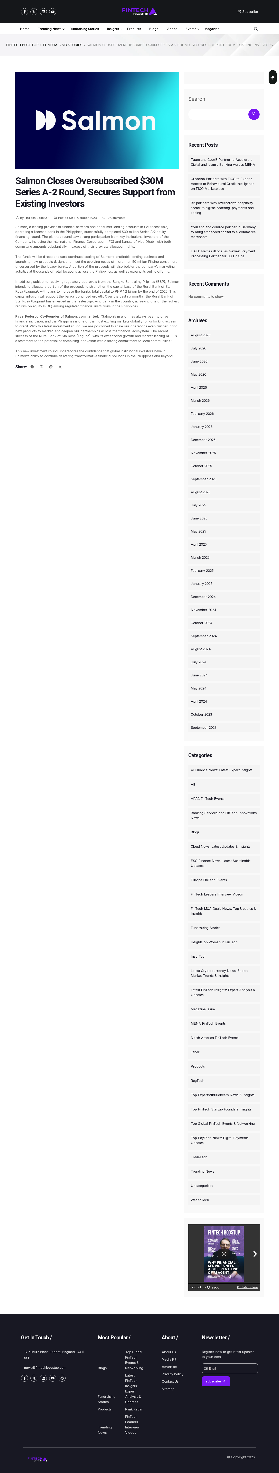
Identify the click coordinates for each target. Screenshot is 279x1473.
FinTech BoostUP (34, 217)
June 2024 (199, 675)
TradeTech (199, 1157)
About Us (169, 1352)
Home (24, 29)
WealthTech (200, 1200)
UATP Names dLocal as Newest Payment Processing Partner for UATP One (223, 253)
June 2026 (199, 361)
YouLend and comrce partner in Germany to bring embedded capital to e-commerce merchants (223, 232)
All (193, 784)
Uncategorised (202, 1186)
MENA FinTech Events (208, 1023)
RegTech (197, 1081)
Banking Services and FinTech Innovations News (224, 815)
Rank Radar (134, 1409)
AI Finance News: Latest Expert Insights (221, 770)
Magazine (212, 29)
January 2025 (201, 584)
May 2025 (198, 531)
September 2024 (204, 636)
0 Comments (116, 217)
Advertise (169, 1367)
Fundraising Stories (84, 29)
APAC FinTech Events (207, 799)
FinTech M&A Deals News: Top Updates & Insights (223, 911)
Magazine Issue (203, 1009)
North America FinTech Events (215, 1038)
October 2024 (201, 623)
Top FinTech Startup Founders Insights (221, 1109)
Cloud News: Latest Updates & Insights (220, 846)
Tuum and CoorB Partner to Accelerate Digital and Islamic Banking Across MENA (223, 162)
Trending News (49, 29)
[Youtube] (52, 11)
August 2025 (200, 492)
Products (134, 29)
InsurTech (198, 956)
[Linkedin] (43, 11)
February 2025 (202, 571)
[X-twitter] (33, 11)
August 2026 (201, 335)
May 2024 (198, 688)
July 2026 (198, 348)
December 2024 (203, 597)
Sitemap (168, 1389)
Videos (171, 29)
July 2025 (198, 505)
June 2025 (199, 518)
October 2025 (201, 466)
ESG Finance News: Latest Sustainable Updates (221, 863)
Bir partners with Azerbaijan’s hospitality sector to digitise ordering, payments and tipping (222, 208)
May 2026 (198, 374)
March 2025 (200, 557)
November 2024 (203, 610)
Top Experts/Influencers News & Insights (222, 1095)
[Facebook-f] (24, 11)
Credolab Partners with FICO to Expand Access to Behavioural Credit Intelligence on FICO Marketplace (222, 184)
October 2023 (201, 714)
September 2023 (204, 727)
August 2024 (201, 649)
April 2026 (199, 387)
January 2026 (202, 427)
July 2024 (198, 662)
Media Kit (169, 1359)
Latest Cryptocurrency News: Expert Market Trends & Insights (219, 973)
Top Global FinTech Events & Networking (223, 1124)
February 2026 (202, 414)
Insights (113, 29)
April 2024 (199, 701)
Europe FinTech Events (209, 880)
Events (191, 29)
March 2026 (200, 400)
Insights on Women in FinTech (214, 942)
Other (195, 1052)
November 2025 (203, 453)
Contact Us (170, 1381)
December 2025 (203, 440)
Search (196, 99)
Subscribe (250, 12)
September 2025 (204, 479)
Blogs (153, 29)
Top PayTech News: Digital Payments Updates (220, 1140)
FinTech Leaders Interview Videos (217, 894)
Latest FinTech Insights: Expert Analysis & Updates (223, 992)
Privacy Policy (172, 1374)
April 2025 (199, 544)
